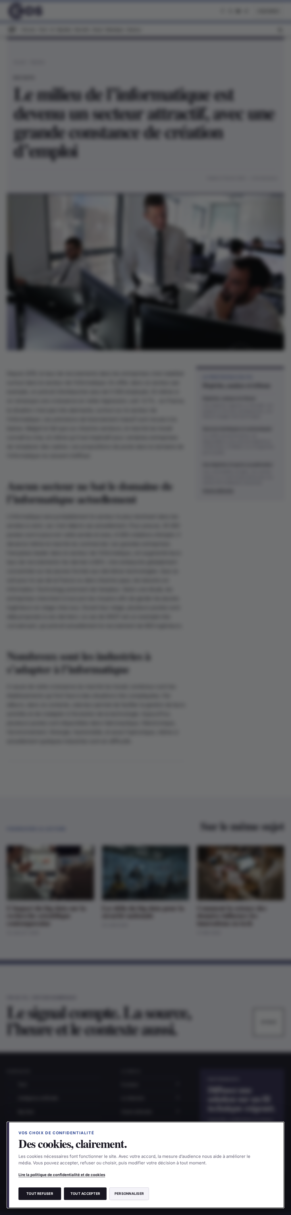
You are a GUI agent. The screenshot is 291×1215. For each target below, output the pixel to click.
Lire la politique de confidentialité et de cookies (61, 1174)
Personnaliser (129, 1193)
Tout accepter (85, 1193)
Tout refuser (39, 1193)
